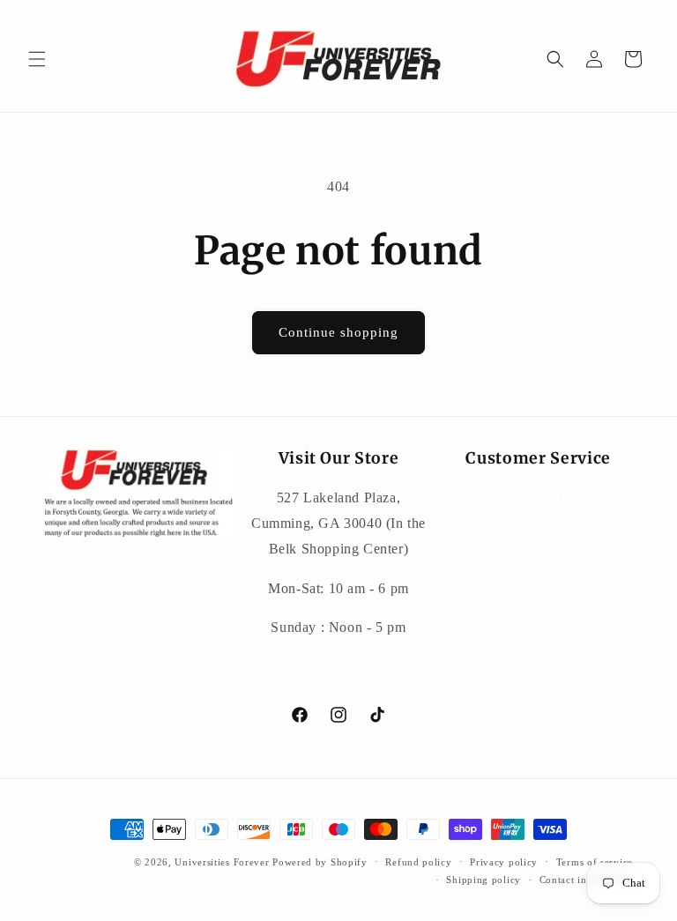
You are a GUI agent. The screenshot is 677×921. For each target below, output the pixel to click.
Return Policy (538, 537)
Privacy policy (504, 862)
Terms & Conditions (538, 655)
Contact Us (538, 497)
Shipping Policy (538, 576)
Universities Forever (222, 862)
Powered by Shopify (320, 862)
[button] (37, 59)
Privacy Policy (538, 616)
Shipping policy (483, 879)
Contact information (586, 879)
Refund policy (418, 862)
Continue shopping (338, 332)
